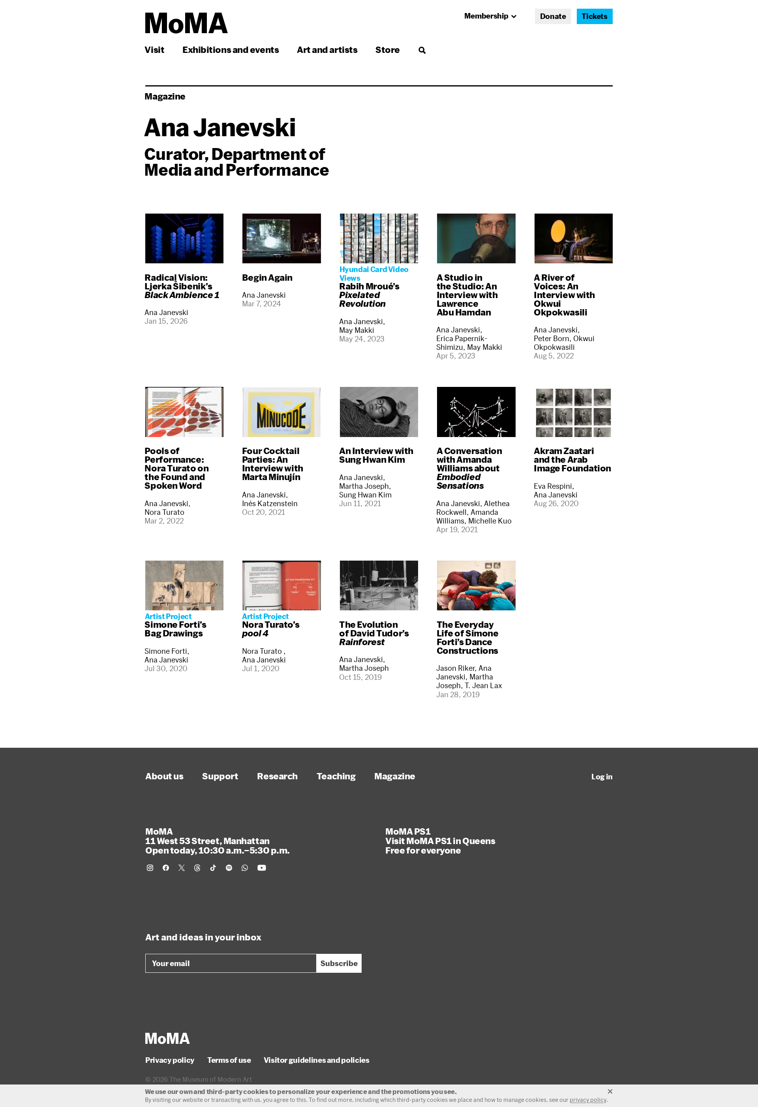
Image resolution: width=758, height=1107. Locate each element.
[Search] (421, 49)
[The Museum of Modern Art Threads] (197, 868)
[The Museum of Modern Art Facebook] (166, 868)
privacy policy (588, 1099)
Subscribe (339, 963)
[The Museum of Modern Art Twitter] (182, 868)
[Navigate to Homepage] (186, 23)
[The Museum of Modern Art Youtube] (262, 868)
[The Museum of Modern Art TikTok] (213, 868)
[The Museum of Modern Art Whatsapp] (245, 868)
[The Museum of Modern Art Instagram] (150, 868)
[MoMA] (167, 1038)
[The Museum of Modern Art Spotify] (229, 868)
